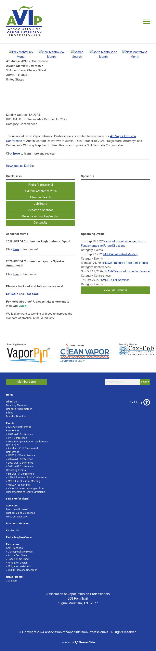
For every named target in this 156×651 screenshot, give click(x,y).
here (16, 249)
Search (145, 381)
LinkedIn (12, 293)
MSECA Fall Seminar (116, 280)
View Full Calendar (115, 290)
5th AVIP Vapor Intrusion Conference (126, 271)
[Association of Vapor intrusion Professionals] (24, 36)
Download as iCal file (20, 166)
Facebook (32, 293)
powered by (68, 642)
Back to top (136, 402)
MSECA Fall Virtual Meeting (120, 254)
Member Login (26, 381)
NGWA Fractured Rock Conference (126, 262)
